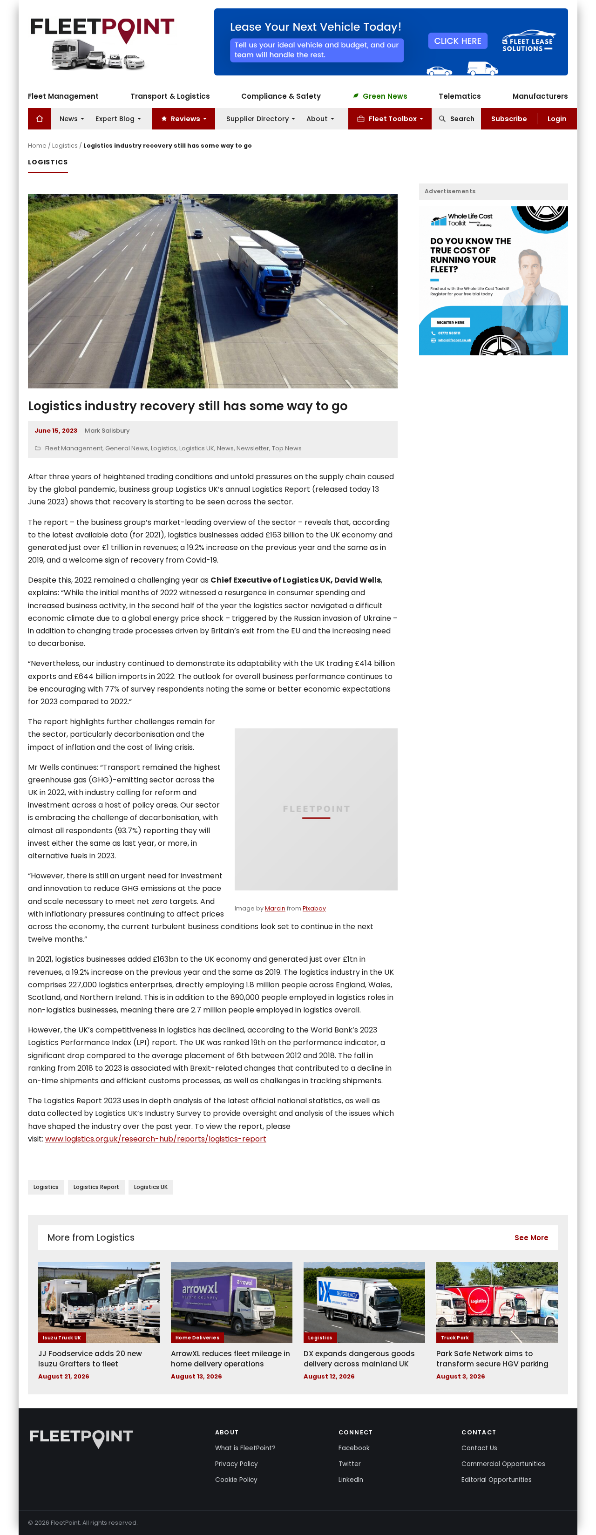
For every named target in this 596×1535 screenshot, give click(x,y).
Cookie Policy (236, 1479)
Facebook (354, 1448)
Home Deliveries (197, 1337)
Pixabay (314, 908)
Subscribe (509, 118)
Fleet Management (63, 96)
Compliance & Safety (281, 96)
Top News (287, 448)
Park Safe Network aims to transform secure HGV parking (492, 1359)
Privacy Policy (236, 1464)
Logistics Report (96, 1187)
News (69, 118)
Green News (385, 96)
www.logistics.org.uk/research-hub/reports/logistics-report (155, 1139)
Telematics (460, 96)
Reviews (185, 118)
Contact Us (479, 1448)
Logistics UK (196, 448)
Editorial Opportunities (496, 1479)
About (317, 118)
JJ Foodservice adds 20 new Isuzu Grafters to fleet (90, 1359)
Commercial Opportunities (503, 1464)
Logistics (65, 145)
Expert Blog (115, 118)
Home (37, 145)
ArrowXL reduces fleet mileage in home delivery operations (230, 1359)
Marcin (275, 908)
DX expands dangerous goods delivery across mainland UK (359, 1359)
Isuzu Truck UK (62, 1337)
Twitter (350, 1464)
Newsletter (253, 448)
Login (557, 118)
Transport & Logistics (170, 96)
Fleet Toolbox (393, 118)
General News (126, 448)
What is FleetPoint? (245, 1448)
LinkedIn (351, 1479)
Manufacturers (540, 96)
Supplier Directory (257, 118)
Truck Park (455, 1337)
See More (532, 1238)
